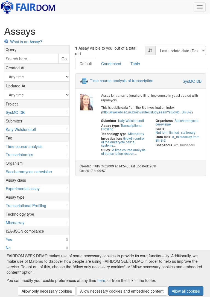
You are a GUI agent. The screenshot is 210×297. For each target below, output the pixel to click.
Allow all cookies (186, 291)
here (101, 280)
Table (135, 63)
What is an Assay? (26, 41)
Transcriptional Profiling (121, 127)
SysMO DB (192, 81)
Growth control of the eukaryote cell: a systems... (123, 141)
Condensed (111, 63)
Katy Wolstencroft (131, 120)
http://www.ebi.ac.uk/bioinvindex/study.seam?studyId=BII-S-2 (147, 112)
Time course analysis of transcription (121, 80)
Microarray (136, 133)
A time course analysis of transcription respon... (123, 151)
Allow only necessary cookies (47, 291)
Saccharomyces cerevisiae (177, 122)
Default (86, 63)
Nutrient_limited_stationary (176, 132)
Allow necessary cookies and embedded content (122, 291)
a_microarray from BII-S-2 (177, 138)
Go (64, 58)
